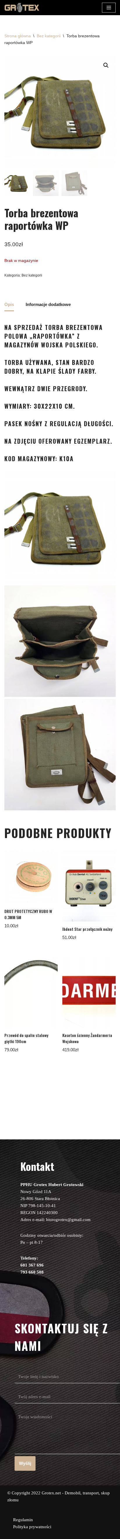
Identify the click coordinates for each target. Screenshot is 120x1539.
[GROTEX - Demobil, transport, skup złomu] (21, 7)
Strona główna (17, 36)
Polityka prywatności (32, 1526)
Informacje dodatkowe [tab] (48, 304)
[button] (106, 65)
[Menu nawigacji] (109, 8)
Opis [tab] (9, 304)
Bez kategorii (49, 36)
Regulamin (23, 1519)
